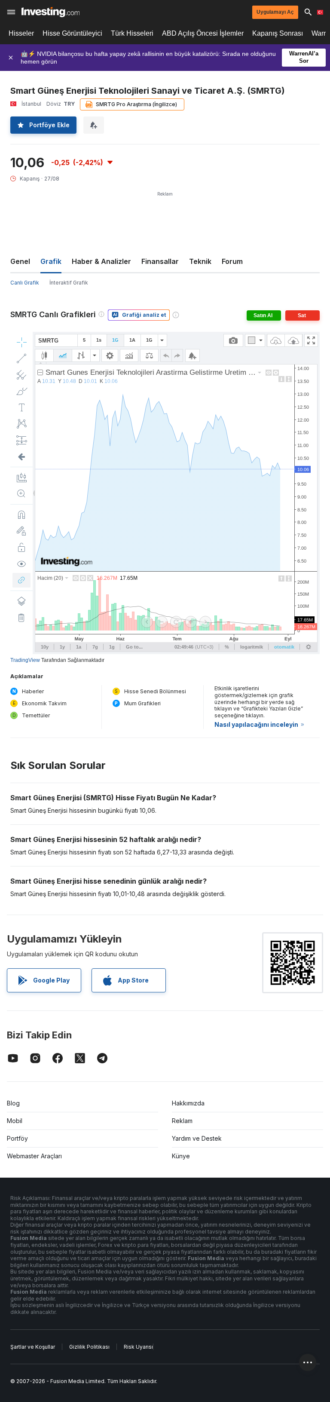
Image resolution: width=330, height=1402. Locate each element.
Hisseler (21, 33)
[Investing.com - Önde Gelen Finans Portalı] (50, 12)
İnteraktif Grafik (68, 282)
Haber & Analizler (101, 261)
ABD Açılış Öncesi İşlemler (203, 33)
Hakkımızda (188, 1103)
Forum (232, 261)
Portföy (17, 1138)
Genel (20, 261)
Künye (181, 1156)
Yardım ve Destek (197, 1138)
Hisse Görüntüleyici (72, 33)
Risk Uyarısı (138, 1347)
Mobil (14, 1120)
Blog (13, 1103)
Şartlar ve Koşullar (32, 1347)
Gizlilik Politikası (89, 1347)
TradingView (25, 660)
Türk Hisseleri (132, 33)
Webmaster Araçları (34, 1156)
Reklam (182, 1120)
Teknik (200, 261)
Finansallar (160, 261)
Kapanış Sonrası (277, 33)
